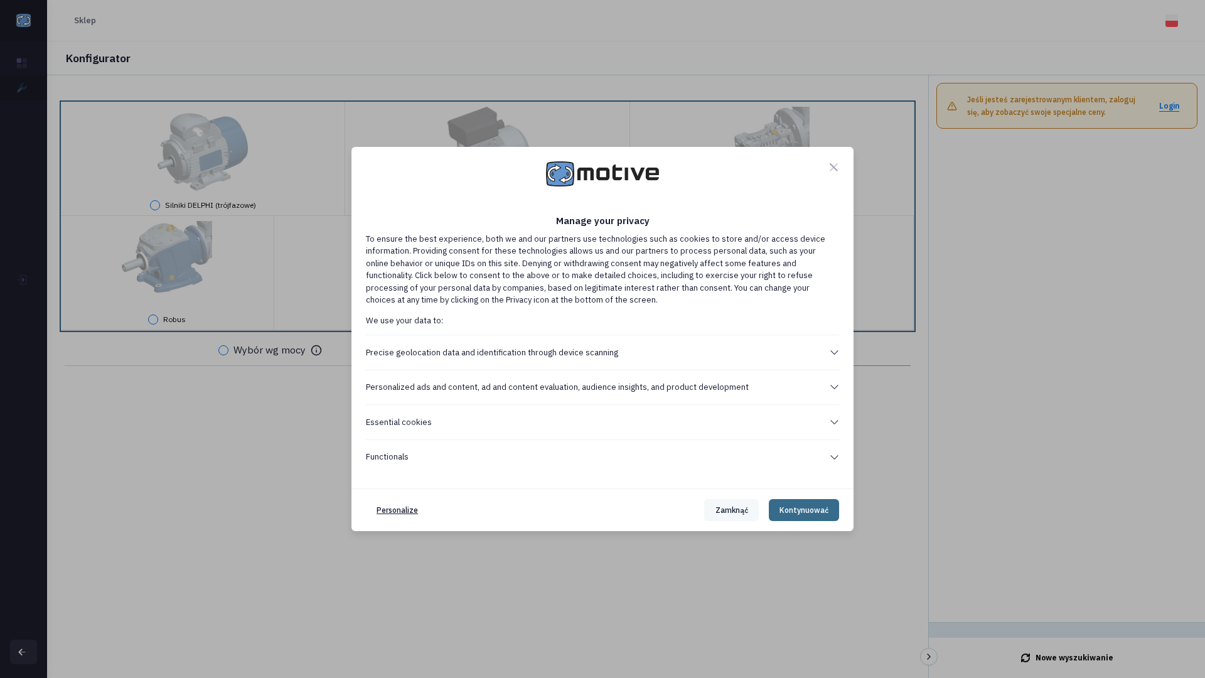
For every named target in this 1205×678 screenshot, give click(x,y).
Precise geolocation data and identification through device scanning (492, 352)
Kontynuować (803, 510)
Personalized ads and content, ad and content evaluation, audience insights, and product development (557, 387)
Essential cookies (399, 422)
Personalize (397, 510)
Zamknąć (731, 510)
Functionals (387, 456)
